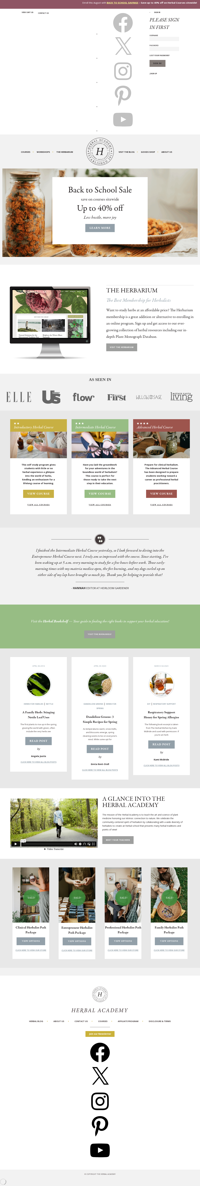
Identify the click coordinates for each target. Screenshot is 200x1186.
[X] (123, 58)
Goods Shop (148, 152)
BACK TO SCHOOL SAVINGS (122, 2)
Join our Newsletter (100, 1033)
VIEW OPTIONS (31, 941)
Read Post (39, 741)
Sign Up (153, 73)
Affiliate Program (128, 1021)
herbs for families (33, 704)
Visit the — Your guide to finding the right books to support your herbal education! (100, 621)
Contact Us (43, 13)
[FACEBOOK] (123, 34)
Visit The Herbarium (122, 347)
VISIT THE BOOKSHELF (100, 634)
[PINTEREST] (123, 106)
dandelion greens (93, 704)
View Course (38, 494)
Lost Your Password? (160, 55)
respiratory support (164, 704)
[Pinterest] (100, 1136)
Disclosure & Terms (160, 1021)
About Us (166, 152)
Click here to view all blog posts (38, 762)
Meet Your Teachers (118, 840)
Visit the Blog (127, 152)
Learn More (100, 228)
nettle (49, 704)
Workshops (43, 152)
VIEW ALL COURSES (38, 505)
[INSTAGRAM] (123, 82)
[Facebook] (100, 1063)
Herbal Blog (36, 1021)
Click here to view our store (30, 950)
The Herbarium (64, 152)
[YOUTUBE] (123, 131)
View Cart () (27, 12)
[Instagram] (100, 1112)
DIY (148, 704)
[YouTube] (100, 1161)
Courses (25, 152)
